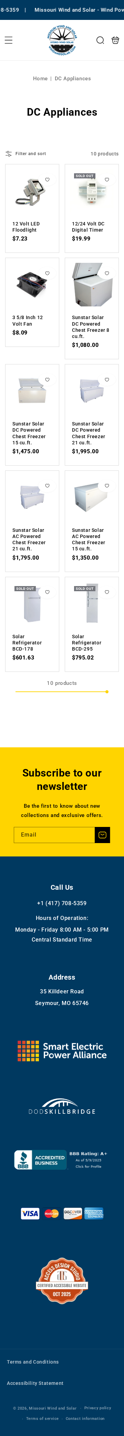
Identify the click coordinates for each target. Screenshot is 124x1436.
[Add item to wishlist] (47, 179)
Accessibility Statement (35, 1383)
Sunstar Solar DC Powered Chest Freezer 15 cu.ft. (32, 391)
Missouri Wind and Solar (52, 1408)
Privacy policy (97, 1408)
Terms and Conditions (33, 1362)
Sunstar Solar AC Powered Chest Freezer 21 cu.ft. (32, 497)
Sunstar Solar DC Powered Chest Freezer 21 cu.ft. (91, 391)
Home (40, 78)
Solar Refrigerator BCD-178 (32, 603)
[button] (8, 40)
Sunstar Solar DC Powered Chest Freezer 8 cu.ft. (91, 284)
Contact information (85, 1418)
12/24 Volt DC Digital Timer (91, 191)
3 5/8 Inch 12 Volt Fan (32, 284)
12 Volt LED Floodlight (32, 191)
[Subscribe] (102, 835)
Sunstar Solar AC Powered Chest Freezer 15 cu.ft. (91, 497)
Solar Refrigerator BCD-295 (91, 603)
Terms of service (42, 1418)
